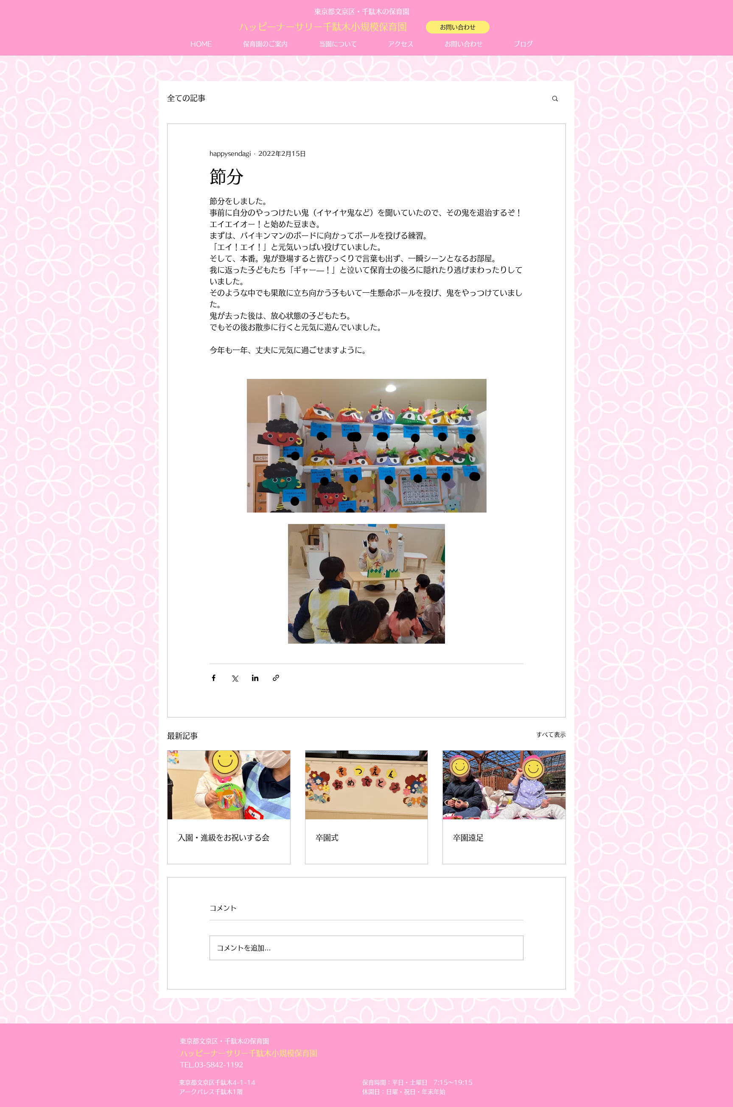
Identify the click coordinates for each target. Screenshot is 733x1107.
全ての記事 (186, 98)
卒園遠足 (468, 837)
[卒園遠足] (504, 785)
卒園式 (327, 837)
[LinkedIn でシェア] (255, 678)
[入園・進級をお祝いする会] (229, 785)
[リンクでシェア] (276, 678)
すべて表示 (551, 734)
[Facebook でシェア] (214, 678)
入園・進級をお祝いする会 (223, 837)
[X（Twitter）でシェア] (234, 678)
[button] (555, 98)
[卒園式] (366, 785)
